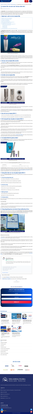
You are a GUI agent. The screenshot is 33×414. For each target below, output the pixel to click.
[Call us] (5, 405)
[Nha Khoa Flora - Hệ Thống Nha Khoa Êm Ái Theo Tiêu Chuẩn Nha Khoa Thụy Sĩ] (8, 1)
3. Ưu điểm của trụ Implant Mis (5, 20)
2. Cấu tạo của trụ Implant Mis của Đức (6, 19)
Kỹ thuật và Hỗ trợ (3, 351)
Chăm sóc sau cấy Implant (4, 353)
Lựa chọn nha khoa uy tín (4, 350)
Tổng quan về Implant (4, 342)
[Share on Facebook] (14, 282)
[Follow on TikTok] (4, 405)
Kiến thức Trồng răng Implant (12, 4)
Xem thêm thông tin (5, 272)
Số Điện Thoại (16, 297)
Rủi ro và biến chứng (4, 354)
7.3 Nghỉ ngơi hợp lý (4, 26)
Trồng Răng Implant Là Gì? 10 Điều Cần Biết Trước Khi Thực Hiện (5, 333)
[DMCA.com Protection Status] (4, 410)
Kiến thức (5, 4)
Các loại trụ (2, 345)
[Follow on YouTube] (7, 405)
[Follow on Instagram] (2, 405)
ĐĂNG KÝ (16, 302)
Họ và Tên (16, 293)
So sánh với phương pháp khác (5, 348)
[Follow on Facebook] (1, 405)
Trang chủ (2, 4)
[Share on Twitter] (15, 282)
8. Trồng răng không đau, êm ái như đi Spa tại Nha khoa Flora (9, 28)
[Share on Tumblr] (18, 282)
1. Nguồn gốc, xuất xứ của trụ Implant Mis (6, 18)
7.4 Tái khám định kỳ (4, 27)
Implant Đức (4, 62)
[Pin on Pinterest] (17, 282)
